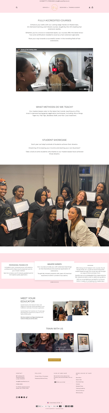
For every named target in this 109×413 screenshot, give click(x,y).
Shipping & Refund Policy (41, 378)
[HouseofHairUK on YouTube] (21, 397)
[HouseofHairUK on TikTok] (26, 397)
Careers (78, 384)
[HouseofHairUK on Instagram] (17, 397)
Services (45, 7)
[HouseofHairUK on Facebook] (19, 397)
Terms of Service (80, 390)
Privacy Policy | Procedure (41, 376)
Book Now (63, 7)
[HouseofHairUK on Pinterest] (24, 397)
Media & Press (79, 386)
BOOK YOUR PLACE (54, 359)
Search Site (79, 379)
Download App (80, 381)
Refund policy (79, 392)
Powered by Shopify (59, 408)
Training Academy (74, 7)
